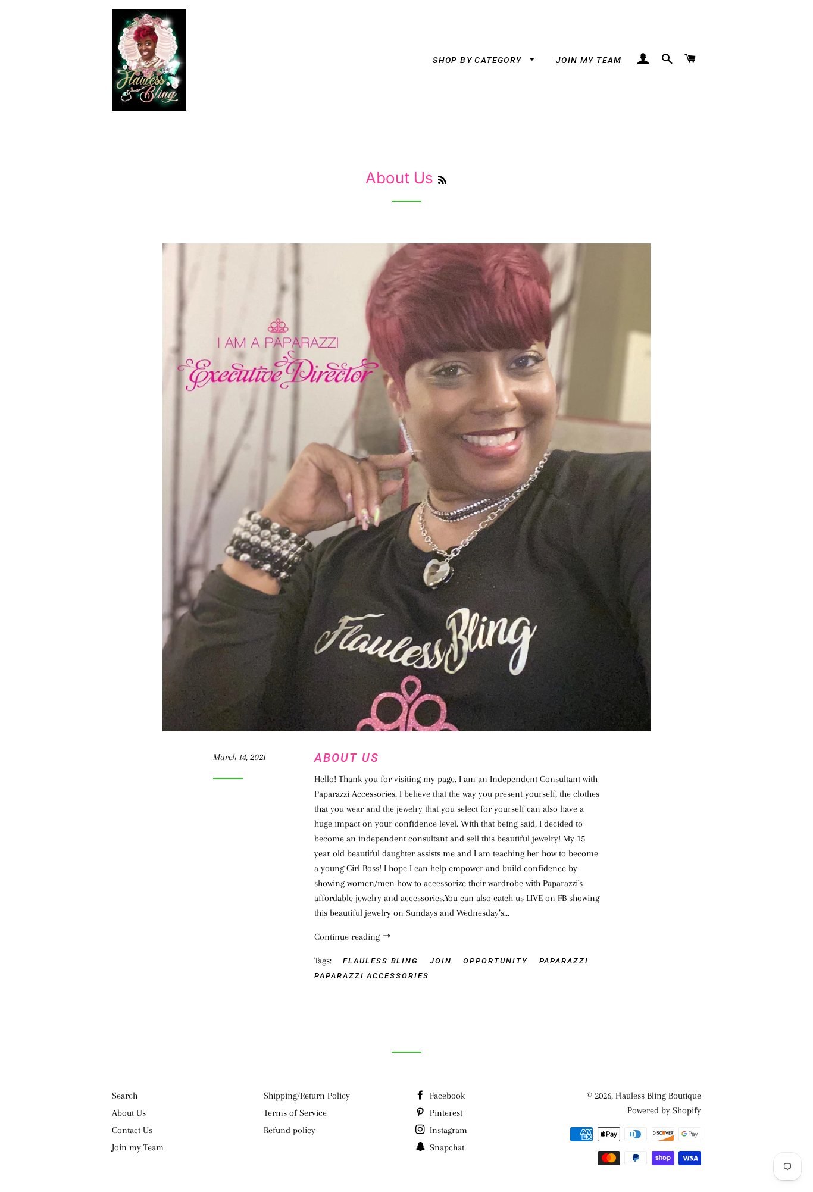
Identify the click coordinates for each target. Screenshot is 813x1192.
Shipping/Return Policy (307, 1095)
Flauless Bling (380, 960)
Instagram (447, 1130)
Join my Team (138, 1147)
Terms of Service (295, 1112)
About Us (346, 757)
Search (124, 1095)
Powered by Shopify (664, 1110)
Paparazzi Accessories (371, 975)
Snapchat (445, 1147)
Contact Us (132, 1130)
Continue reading (348, 936)
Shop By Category (478, 60)
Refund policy (289, 1130)
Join (441, 960)
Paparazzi (564, 960)
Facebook (446, 1095)
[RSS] (442, 180)
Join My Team (589, 60)
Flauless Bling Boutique (658, 1095)
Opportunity (495, 960)
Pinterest (444, 1112)
